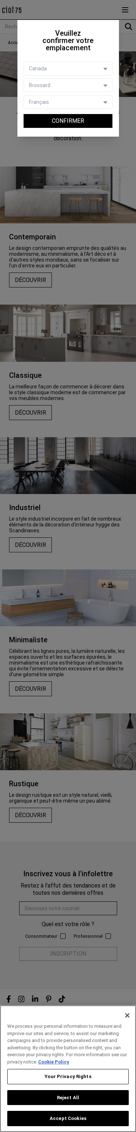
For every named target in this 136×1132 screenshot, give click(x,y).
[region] (68, 1068)
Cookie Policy (53, 1062)
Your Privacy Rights (68, 1076)
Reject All (68, 1097)
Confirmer (68, 120)
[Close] (127, 1015)
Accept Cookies (68, 1118)
